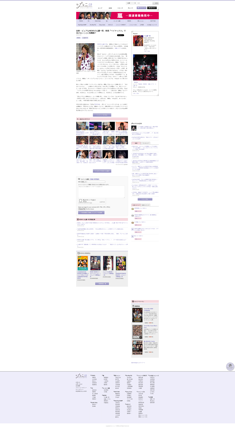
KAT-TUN (116, 391)
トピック (120, 8)
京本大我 (141, 393)
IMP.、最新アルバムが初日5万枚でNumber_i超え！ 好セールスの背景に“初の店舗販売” (145, 174)
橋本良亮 (129, 406)
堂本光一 (94, 404)
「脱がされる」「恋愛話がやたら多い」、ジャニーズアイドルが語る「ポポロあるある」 (108, 133)
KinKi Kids (94, 402)
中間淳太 (141, 381)
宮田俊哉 (129, 388)
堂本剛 (94, 406)
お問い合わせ (79, 384)
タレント (130, 8)
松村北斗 (141, 399)
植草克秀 (152, 402)
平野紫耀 (141, 409)
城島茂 (94, 377)
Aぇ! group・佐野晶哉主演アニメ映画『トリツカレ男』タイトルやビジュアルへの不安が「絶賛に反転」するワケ (145, 187)
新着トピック (145, 205)
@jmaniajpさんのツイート (138, 362)
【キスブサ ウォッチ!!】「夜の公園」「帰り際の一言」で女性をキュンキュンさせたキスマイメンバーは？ (82, 162)
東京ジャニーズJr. (143, 415)
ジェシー (141, 400)
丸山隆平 (117, 381)
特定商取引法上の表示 (81, 391)
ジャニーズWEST (142, 375)
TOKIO (96, 104)
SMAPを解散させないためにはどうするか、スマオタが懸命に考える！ (146, 229)
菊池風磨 (129, 397)
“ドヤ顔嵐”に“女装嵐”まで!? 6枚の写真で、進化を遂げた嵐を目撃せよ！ (148, 127)
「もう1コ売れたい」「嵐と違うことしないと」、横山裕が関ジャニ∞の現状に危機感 (95, 133)
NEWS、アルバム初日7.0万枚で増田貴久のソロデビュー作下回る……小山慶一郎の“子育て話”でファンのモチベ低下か (102, 223)
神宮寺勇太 (141, 406)
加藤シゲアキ (118, 48)
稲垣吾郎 (152, 381)
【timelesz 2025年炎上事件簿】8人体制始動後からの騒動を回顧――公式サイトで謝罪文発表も (145, 161)
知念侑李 (117, 404)
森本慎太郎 (141, 402)
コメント (80, 184)
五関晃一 (129, 411)
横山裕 (117, 388)
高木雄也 (117, 411)
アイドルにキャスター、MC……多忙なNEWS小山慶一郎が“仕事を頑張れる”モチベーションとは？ (95, 148)
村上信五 (117, 386)
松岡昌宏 (94, 382)
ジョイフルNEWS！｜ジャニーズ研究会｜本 (108, 273)
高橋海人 (141, 413)
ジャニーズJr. (141, 391)
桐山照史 (141, 379)
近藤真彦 (152, 388)
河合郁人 (129, 410)
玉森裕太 (129, 381)
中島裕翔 (117, 406)
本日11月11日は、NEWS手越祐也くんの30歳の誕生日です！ (82, 133)
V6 (92, 388)
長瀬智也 (94, 384)
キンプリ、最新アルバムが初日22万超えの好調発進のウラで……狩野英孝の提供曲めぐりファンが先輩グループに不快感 (145, 168)
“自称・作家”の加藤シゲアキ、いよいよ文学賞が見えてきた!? (95, 161)
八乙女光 (117, 415)
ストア (100, 8)
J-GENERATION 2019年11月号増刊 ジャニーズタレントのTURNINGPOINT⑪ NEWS (83, 275)
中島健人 (129, 395)
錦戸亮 (117, 379)
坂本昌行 (94, 390)
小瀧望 (140, 388)
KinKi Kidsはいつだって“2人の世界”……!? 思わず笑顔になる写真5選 (145, 133)
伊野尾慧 (117, 413)
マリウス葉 (129, 399)
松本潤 (105, 379)
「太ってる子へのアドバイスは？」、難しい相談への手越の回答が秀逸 (108, 147)
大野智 (105, 382)
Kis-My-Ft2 (129, 375)
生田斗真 (152, 390)
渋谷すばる (118, 377)
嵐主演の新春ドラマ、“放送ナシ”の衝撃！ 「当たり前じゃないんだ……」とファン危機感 (122, 148)
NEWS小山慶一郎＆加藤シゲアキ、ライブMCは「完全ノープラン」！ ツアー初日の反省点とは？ (101, 239)
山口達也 (94, 379)
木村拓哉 (152, 379)
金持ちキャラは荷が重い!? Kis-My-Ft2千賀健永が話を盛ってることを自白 (122, 133)
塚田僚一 (129, 413)
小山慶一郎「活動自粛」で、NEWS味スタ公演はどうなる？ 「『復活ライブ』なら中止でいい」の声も (102, 245)
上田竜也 (117, 395)
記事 (110, 8)
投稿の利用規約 (94, 179)
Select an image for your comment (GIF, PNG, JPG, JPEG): (94, 207)
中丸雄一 (117, 397)
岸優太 (140, 408)
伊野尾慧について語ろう (141, 208)
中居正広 (152, 377)
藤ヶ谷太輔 (129, 379)
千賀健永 (129, 384)
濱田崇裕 (141, 386)
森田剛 (94, 395)
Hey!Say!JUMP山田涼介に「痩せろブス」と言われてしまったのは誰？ (145, 138)
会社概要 (78, 385)
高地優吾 (141, 397)
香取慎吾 (152, 384)
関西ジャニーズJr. (143, 417)
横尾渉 (128, 382)
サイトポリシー (79, 389)
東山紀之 (152, 400)
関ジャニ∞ (117, 375)
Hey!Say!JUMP (118, 400)
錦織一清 (152, 399)
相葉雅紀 (106, 377)
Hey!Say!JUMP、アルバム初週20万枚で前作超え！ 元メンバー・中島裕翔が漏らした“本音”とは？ (145, 180)
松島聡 (128, 400)
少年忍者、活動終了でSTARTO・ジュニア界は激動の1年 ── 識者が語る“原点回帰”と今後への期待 (145, 193)
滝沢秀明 (106, 390)
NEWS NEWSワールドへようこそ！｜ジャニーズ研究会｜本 (95, 274)
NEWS (78, 37)
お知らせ (78, 382)
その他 (151, 393)
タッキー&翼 (106, 388)
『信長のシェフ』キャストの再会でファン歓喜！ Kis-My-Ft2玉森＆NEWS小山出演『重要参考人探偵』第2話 (122, 162)
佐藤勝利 (129, 393)
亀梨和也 (117, 393)
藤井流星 (141, 384)
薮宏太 (117, 417)
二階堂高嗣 (129, 386)
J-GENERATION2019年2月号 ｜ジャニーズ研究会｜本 (121, 274)
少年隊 (151, 397)
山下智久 (152, 391)
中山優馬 (152, 386)
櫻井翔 (105, 384)
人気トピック (136, 205)
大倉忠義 (117, 384)
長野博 (94, 391)
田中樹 (140, 395)
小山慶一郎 (85, 37)
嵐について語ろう (138, 235)
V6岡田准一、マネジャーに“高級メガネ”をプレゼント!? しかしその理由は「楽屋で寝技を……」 (108, 162)
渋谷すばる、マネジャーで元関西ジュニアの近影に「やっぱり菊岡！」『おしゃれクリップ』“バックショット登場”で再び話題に (145, 148)
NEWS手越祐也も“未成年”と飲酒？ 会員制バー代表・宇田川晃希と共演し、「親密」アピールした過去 (102, 234)
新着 (136, 143)
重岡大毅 (141, 377)
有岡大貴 (117, 410)
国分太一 (94, 381)
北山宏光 (129, 377)
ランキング (146, 143)
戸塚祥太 (129, 408)
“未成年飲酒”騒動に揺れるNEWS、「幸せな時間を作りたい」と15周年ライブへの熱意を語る (100, 229)
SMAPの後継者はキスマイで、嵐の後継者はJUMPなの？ (145, 215)
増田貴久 (145, 84)
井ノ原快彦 (95, 393)
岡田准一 (94, 399)
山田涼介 (117, 402)
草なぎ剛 (152, 382)
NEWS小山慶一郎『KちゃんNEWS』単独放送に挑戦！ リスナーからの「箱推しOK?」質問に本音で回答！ (82, 148)
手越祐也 (140, 84)
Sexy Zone (129, 391)
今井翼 (105, 391)
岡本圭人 (117, 408)
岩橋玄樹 (141, 404)
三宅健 (94, 397)
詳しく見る (147, 51)
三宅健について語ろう (140, 222)
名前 (79, 181)
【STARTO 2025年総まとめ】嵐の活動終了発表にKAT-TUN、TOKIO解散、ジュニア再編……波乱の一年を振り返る (145, 155)
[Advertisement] (145, 109)
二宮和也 (106, 381)
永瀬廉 (140, 411)
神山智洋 (141, 382)
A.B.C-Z (128, 404)
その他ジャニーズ (154, 375)
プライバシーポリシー (81, 387)
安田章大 (117, 382)
